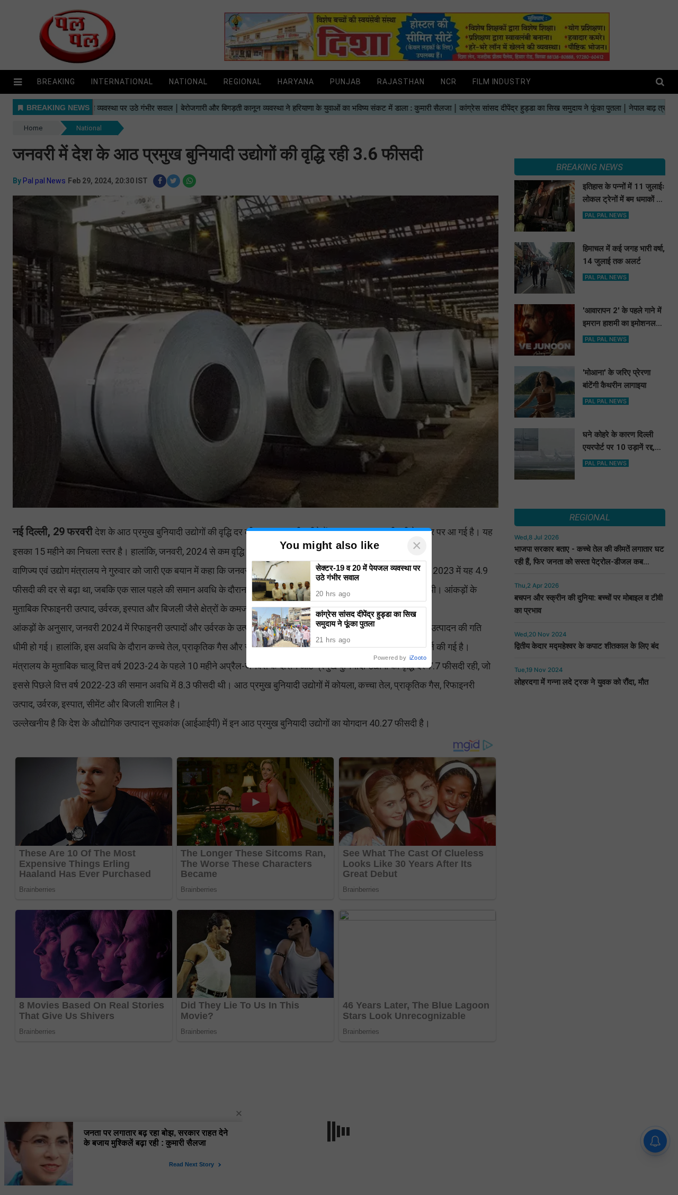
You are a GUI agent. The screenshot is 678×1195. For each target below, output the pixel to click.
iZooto (417, 657)
